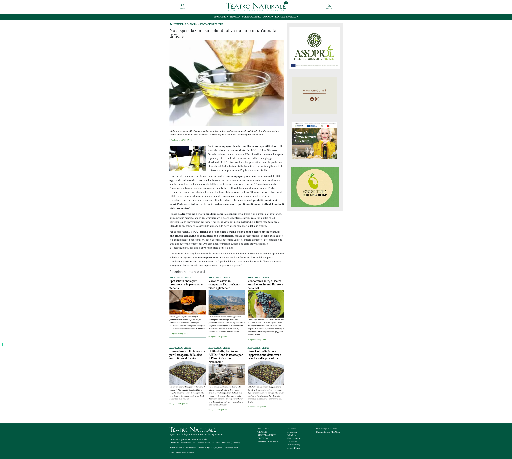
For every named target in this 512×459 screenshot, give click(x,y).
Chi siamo (291, 428)
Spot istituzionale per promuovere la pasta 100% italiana (186, 284)
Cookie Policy (293, 447)
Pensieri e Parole (285, 16)
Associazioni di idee (210, 24)
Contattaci (292, 431)
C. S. (190, 140)
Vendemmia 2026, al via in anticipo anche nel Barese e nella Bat (265, 284)
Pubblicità (291, 435)
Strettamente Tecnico (257, 16)
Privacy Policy (293, 444)
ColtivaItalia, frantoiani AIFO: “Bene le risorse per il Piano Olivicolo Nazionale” (226, 356)
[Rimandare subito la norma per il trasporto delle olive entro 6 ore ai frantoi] (187, 373)
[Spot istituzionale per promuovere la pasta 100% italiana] (187, 302)
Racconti (220, 16)
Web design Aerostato (326, 428)
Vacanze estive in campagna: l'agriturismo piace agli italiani (224, 284)
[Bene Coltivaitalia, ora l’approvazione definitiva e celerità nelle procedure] (266, 373)
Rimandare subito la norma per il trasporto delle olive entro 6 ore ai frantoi (187, 354)
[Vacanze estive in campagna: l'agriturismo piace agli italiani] (227, 302)
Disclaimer (292, 441)
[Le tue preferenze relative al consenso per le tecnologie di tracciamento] (2, 344)
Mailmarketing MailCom (328, 431)
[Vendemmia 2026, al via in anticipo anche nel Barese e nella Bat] (266, 304)
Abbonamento (294, 438)
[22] (256, 7)
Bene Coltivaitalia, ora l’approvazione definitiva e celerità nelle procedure (264, 354)
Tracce (234, 16)
